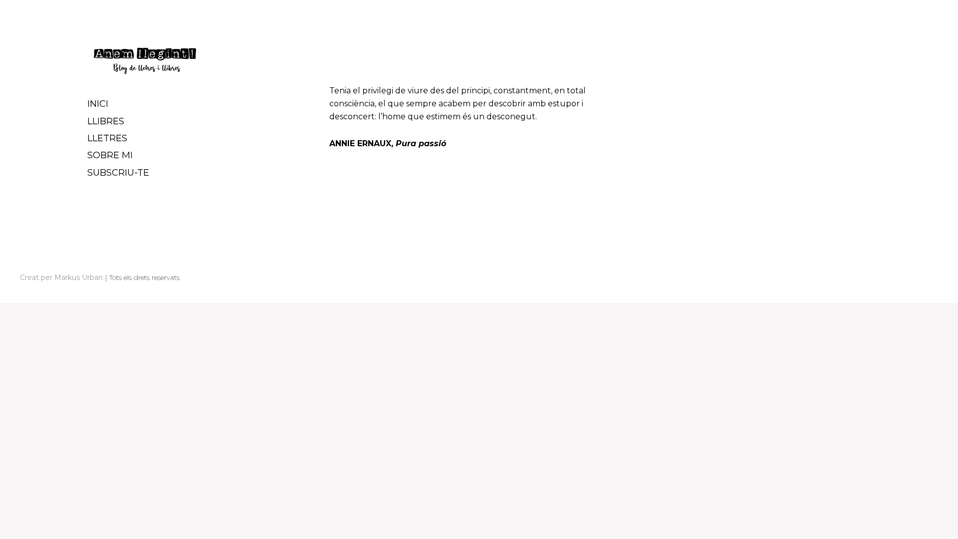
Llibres (105, 121)
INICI (97, 103)
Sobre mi (110, 155)
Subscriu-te (118, 172)
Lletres (107, 138)
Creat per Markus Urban (61, 277)
